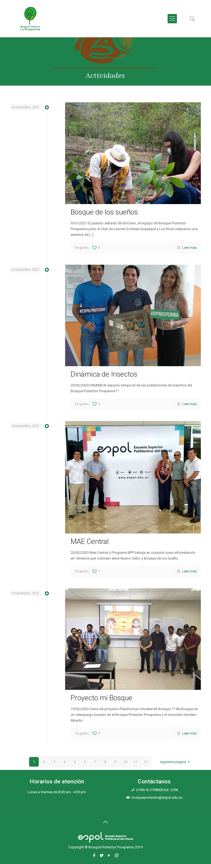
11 (135, 762)
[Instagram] (117, 855)
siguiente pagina (173, 762)
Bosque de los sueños (104, 212)
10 (125, 762)
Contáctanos (154, 781)
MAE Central (90, 541)
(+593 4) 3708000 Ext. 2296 (157, 790)
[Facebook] (94, 855)
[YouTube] (109, 855)
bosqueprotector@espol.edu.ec (157, 797)
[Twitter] (102, 855)
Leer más (189, 247)
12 (146, 762)
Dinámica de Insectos (104, 374)
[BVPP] (30, 18)
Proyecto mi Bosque (101, 698)
